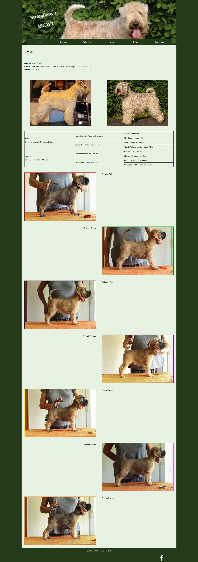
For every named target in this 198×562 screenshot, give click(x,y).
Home (38, 42)
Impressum (159, 42)
